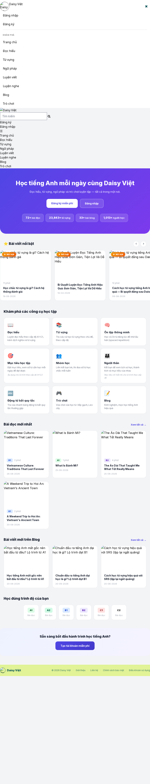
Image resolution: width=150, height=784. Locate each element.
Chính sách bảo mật (113, 670)
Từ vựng (8, 60)
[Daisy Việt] (75, 110)
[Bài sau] (143, 244)
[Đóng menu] (146, 6)
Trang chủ (10, 42)
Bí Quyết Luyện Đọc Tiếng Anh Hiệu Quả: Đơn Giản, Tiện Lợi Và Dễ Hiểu (80, 286)
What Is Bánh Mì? (66, 465)
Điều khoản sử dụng (139, 670)
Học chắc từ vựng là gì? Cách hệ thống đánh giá (23, 289)
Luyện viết (10, 77)
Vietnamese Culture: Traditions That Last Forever (25, 467)
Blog (6, 95)
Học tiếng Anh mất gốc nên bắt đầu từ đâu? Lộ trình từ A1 (25, 577)
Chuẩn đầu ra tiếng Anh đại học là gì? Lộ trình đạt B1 (72, 577)
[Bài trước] (136, 244)
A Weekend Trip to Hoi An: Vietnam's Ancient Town (23, 518)
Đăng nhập (10, 15)
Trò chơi (8, 104)
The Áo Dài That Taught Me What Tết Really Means (122, 467)
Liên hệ (94, 670)
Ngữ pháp (10, 68)
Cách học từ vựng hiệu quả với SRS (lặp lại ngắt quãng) (123, 577)
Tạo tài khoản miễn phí (75, 645)
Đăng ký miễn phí (62, 203)
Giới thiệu (80, 670)
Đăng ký (8, 24)
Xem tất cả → (138, 424)
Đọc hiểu (9, 51)
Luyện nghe (11, 86)
